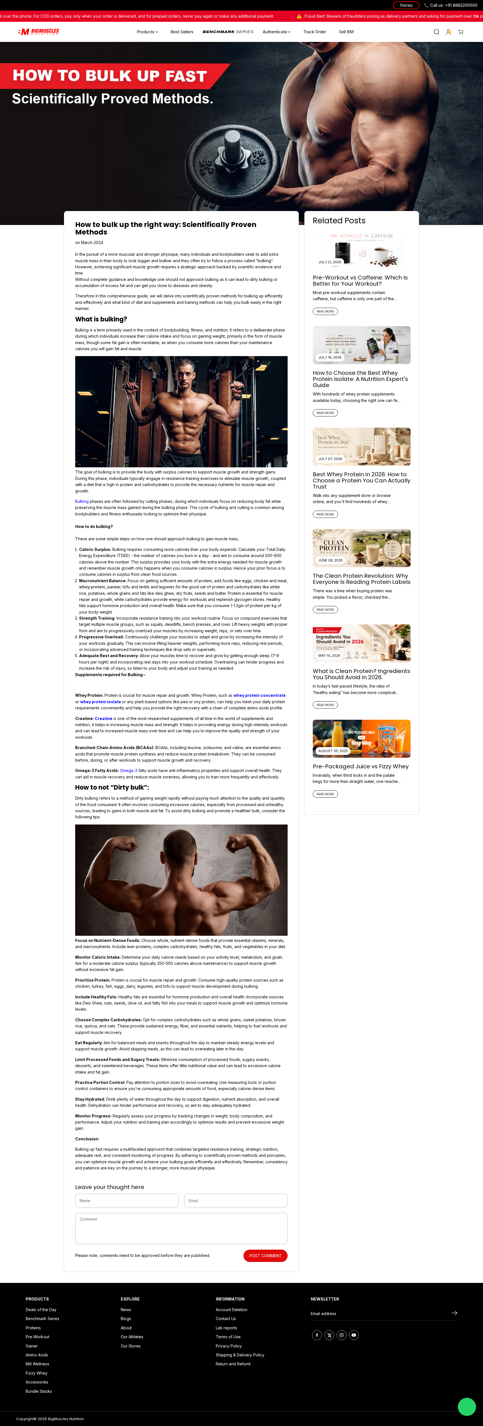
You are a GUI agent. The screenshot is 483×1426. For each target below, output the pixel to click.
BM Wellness (37, 1363)
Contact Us (226, 1318)
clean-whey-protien (228, 31)
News (126, 1309)
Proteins (33, 1327)
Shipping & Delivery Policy (240, 1354)
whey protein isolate (100, 701)
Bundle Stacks (39, 1391)
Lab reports (226, 1327)
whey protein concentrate (260, 695)
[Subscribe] (454, 1314)
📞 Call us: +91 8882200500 (450, 5)
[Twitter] (329, 1335)
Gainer (32, 1346)
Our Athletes (132, 1336)
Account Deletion (231, 1309)
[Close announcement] (476, 16)
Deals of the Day (41, 1309)
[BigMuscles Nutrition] (38, 32)
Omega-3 (128, 770)
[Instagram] (341, 1335)
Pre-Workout (37, 1336)
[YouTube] (354, 1335)
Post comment (265, 1255)
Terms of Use (228, 1336)
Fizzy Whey (37, 1373)
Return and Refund (233, 1363)
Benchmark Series (42, 1318)
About (126, 1327)
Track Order (314, 31)
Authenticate (275, 31)
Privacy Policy (229, 1346)
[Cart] (460, 32)
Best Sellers (182, 31)
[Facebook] (317, 1335)
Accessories (37, 1382)
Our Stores (131, 1346)
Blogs (126, 1318)
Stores (406, 5)
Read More (325, 311)
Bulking (82, 501)
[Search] (436, 32)
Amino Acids (37, 1354)
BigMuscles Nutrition (66, 1418)
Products (146, 31)
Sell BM (346, 31)
